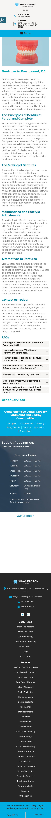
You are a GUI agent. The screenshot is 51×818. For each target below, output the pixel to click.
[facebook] (22, 614)
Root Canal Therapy (25, 682)
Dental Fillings (25, 737)
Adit (27, 808)
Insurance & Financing (25, 642)
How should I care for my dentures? (22, 375)
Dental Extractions (25, 751)
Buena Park (26, 431)
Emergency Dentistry (25, 766)
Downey (40, 424)
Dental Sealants (25, 702)
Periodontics (25, 722)
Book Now (38, 815)
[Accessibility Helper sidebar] (3, 20)
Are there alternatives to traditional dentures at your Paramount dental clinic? (22, 390)
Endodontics (25, 761)
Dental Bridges (25, 727)
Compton (12, 424)
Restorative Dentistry (25, 732)
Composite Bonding (25, 746)
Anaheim (39, 427)
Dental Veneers (25, 697)
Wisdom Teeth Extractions (25, 667)
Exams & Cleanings (26, 756)
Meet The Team (25, 632)
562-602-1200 (24, 16)
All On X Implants (25, 687)
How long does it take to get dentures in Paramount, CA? (23, 359)
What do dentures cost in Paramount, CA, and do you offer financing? (23, 367)
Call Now (13, 815)
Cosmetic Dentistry (25, 776)
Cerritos (27, 427)
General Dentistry (25, 771)
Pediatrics (25, 717)
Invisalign (25, 791)
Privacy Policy (38, 808)
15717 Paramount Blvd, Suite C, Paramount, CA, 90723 (27, 25)
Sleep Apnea (26, 707)
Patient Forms (25, 647)
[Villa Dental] (25, 4)
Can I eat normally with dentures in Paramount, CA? (22, 382)
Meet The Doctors (25, 627)
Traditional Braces (25, 781)
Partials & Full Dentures (25, 672)
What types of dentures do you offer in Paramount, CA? (23, 344)
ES (27, 11)
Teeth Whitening (25, 692)
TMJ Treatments (25, 712)
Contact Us (25, 656)
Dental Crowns (25, 742)
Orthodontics (25, 796)
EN (24, 11)
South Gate (26, 424)
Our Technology (25, 637)
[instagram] (28, 614)
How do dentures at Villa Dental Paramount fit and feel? (20, 351)
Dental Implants (25, 786)
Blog (25, 652)
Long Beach (13, 427)
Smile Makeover (25, 677)
